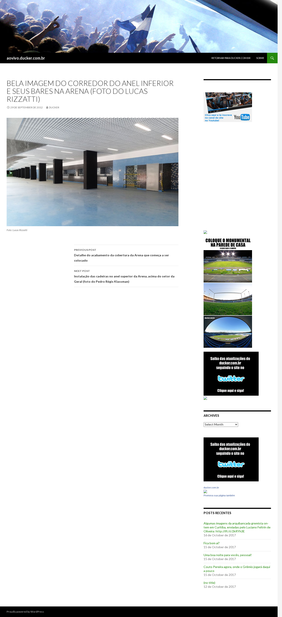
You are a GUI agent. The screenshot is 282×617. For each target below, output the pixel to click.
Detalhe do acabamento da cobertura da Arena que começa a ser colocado (121, 255)
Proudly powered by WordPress (25, 611)
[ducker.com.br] (205, 491)
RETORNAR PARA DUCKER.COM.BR (231, 57)
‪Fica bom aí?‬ (212, 543)
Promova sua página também (219, 495)
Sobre (260, 57)
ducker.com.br (211, 487)
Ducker (54, 107)
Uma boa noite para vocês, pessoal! (228, 555)
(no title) (209, 582)
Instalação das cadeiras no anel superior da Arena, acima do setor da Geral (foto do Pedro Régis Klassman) (124, 276)
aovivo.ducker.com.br (26, 58)
